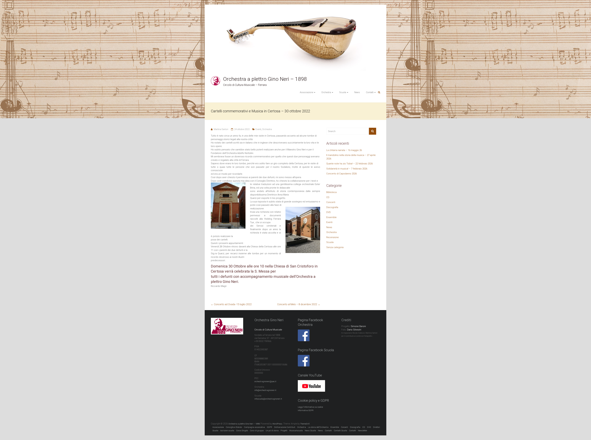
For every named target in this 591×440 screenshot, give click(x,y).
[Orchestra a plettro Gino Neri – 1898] (215, 77)
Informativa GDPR (306, 410)
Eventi (258, 129)
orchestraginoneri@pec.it (265, 381)
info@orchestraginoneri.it (265, 390)
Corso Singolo (242, 430)
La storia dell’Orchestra (318, 427)
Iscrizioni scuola (227, 430)
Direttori (376, 427)
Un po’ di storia (272, 430)
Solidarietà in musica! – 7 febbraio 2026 (346, 168)
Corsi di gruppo (257, 430)
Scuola (330, 242)
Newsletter (362, 430)
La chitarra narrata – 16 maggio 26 (344, 150)
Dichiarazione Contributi (284, 427)
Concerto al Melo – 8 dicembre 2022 (298, 304)
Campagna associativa (254, 427)
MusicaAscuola (296, 430)
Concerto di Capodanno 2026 (341, 173)
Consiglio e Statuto (234, 427)
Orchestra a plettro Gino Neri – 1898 (265, 79)
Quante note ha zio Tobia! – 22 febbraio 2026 (349, 163)
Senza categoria (335, 247)
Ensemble (331, 217)
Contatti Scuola (340, 430)
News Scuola (310, 430)
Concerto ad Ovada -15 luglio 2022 (231, 304)
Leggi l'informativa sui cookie (310, 407)
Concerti (330, 202)
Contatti (352, 430)
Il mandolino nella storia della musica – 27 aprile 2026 (351, 157)
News (357, 92)
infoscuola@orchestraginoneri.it (268, 399)
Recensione (332, 237)
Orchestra (267, 129)
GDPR (269, 427)
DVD (328, 212)
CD (327, 197)
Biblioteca (331, 192)
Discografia (332, 207)
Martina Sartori (221, 129)
